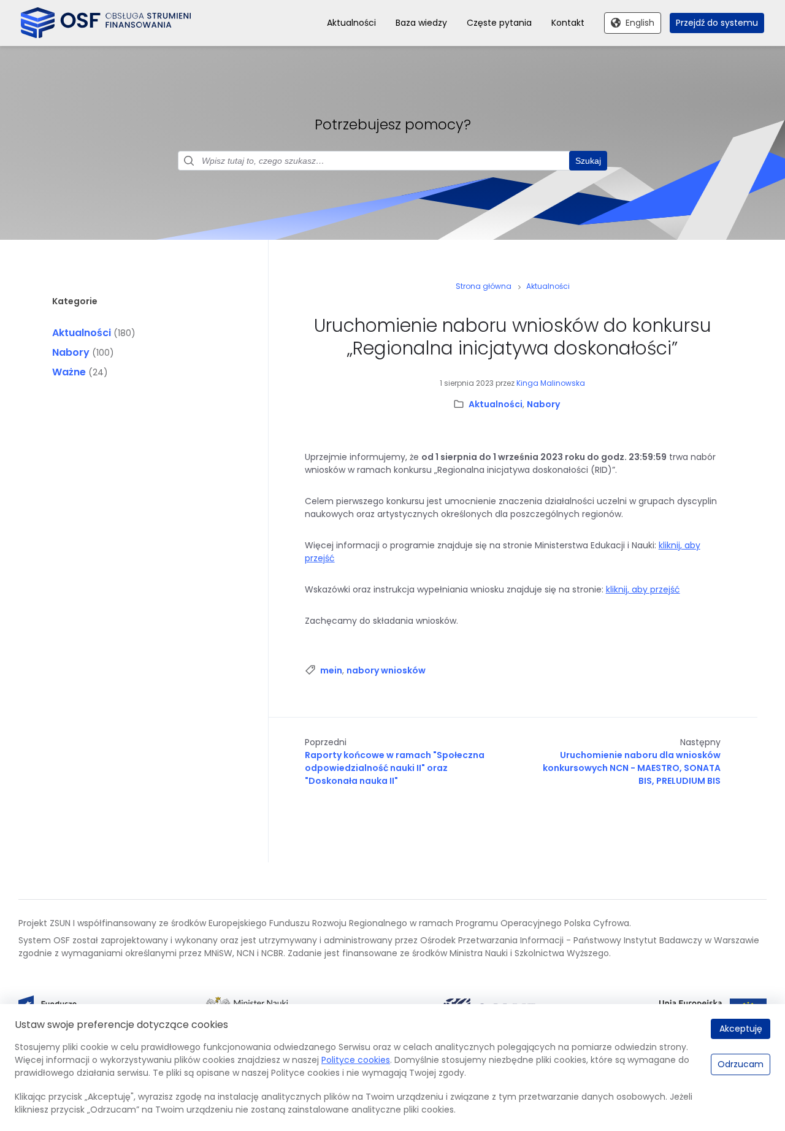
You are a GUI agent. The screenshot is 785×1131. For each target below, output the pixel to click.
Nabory (71, 352)
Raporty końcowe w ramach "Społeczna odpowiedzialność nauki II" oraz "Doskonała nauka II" (394, 768)
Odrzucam (741, 1064)
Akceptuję (740, 1028)
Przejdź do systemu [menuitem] (717, 23)
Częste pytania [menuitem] (499, 23)
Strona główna (483, 286)
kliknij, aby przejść (643, 589)
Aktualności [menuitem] (351, 23)
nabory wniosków (386, 670)
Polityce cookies (355, 1060)
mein (331, 670)
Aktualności (81, 333)
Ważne (69, 372)
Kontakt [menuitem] (567, 23)
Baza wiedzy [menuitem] (421, 23)
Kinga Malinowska (550, 383)
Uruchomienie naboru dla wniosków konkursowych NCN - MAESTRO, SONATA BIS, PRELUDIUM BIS (632, 768)
